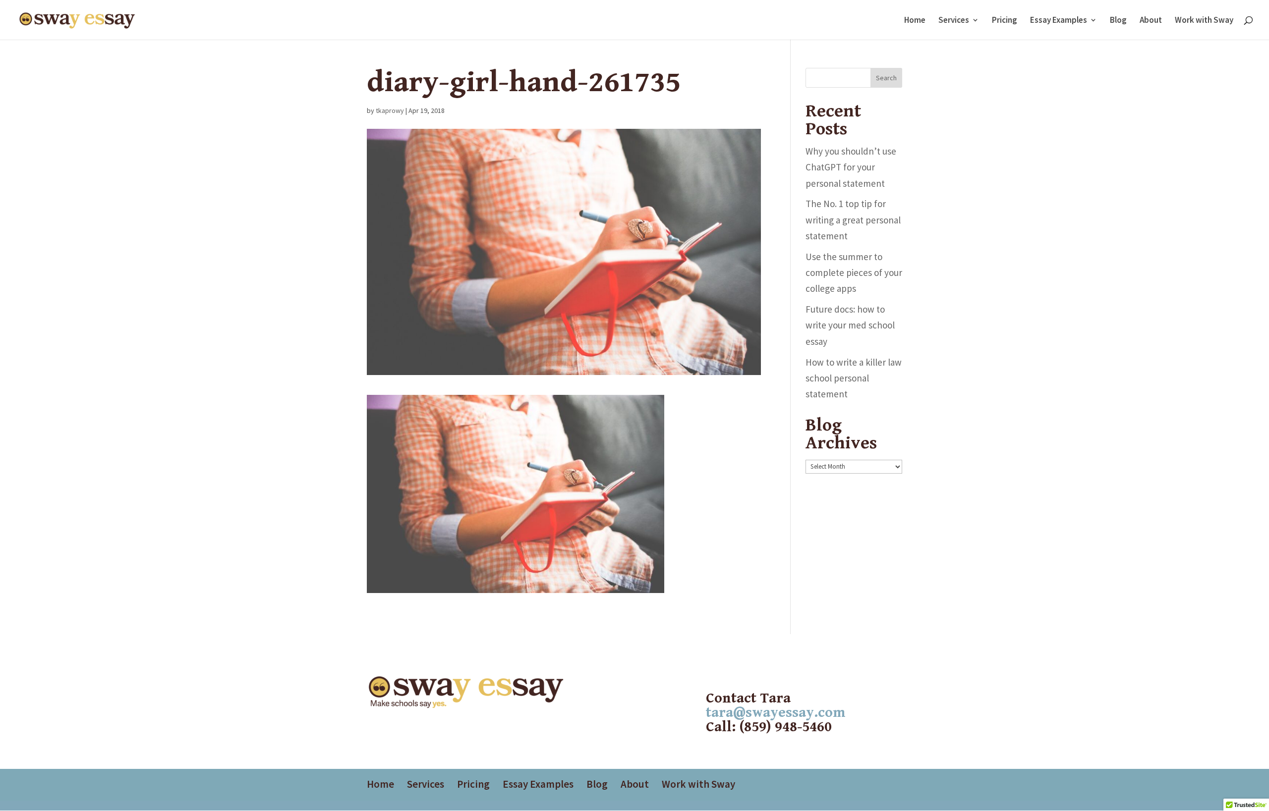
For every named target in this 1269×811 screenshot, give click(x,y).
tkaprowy (390, 110)
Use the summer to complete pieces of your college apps (854, 273)
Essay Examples (1058, 20)
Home (914, 20)
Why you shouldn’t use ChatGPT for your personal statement (851, 167)
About (1151, 20)
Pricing (1004, 20)
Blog (1118, 20)
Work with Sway (1204, 20)
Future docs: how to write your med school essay (850, 325)
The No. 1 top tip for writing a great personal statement (853, 220)
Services (953, 20)
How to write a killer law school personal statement (854, 378)
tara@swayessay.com (775, 712)
